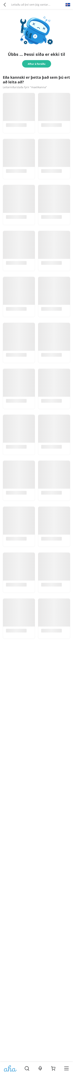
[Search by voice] (40, 1068)
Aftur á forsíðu (36, 64)
